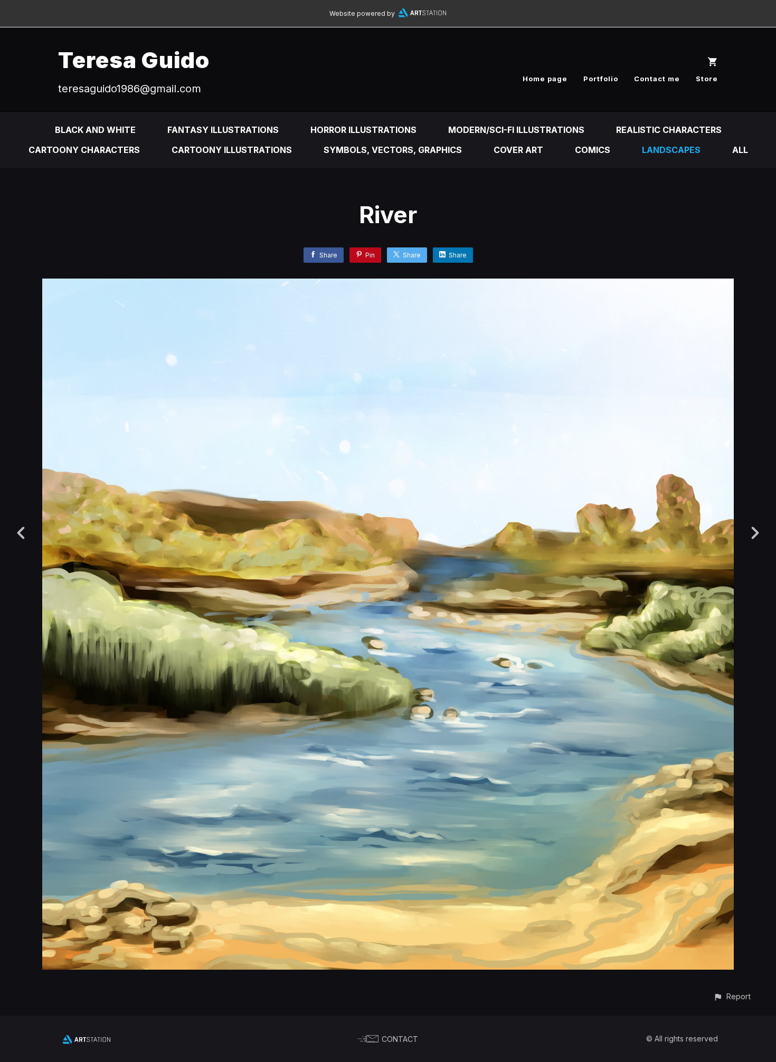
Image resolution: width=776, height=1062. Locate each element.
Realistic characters (669, 130)
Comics (592, 150)
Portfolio (600, 78)
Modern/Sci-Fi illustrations (516, 130)
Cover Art (518, 150)
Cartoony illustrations (232, 150)
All (740, 150)
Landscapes (671, 150)
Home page (545, 78)
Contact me (657, 78)
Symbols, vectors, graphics (393, 150)
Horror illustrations (363, 130)
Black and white (95, 130)
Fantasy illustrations (223, 130)
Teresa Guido (134, 59)
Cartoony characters (84, 150)
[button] (732, 996)
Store (707, 78)
